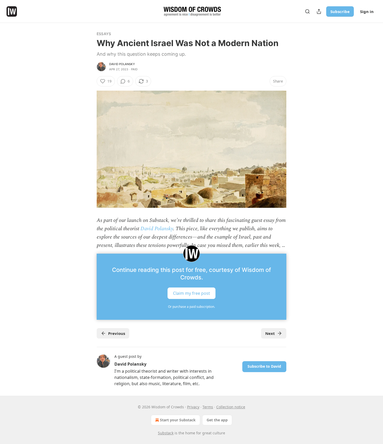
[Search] (307, 11)
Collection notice (230, 406)
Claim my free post (191, 293)
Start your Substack (178, 419)
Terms (207, 406)
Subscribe (340, 11)
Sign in (367, 11)
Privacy (193, 406)
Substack (166, 432)
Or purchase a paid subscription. (191, 306)
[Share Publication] (319, 11)
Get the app (217, 419)
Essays (104, 34)
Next (270, 333)
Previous (116, 333)
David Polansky (122, 64)
